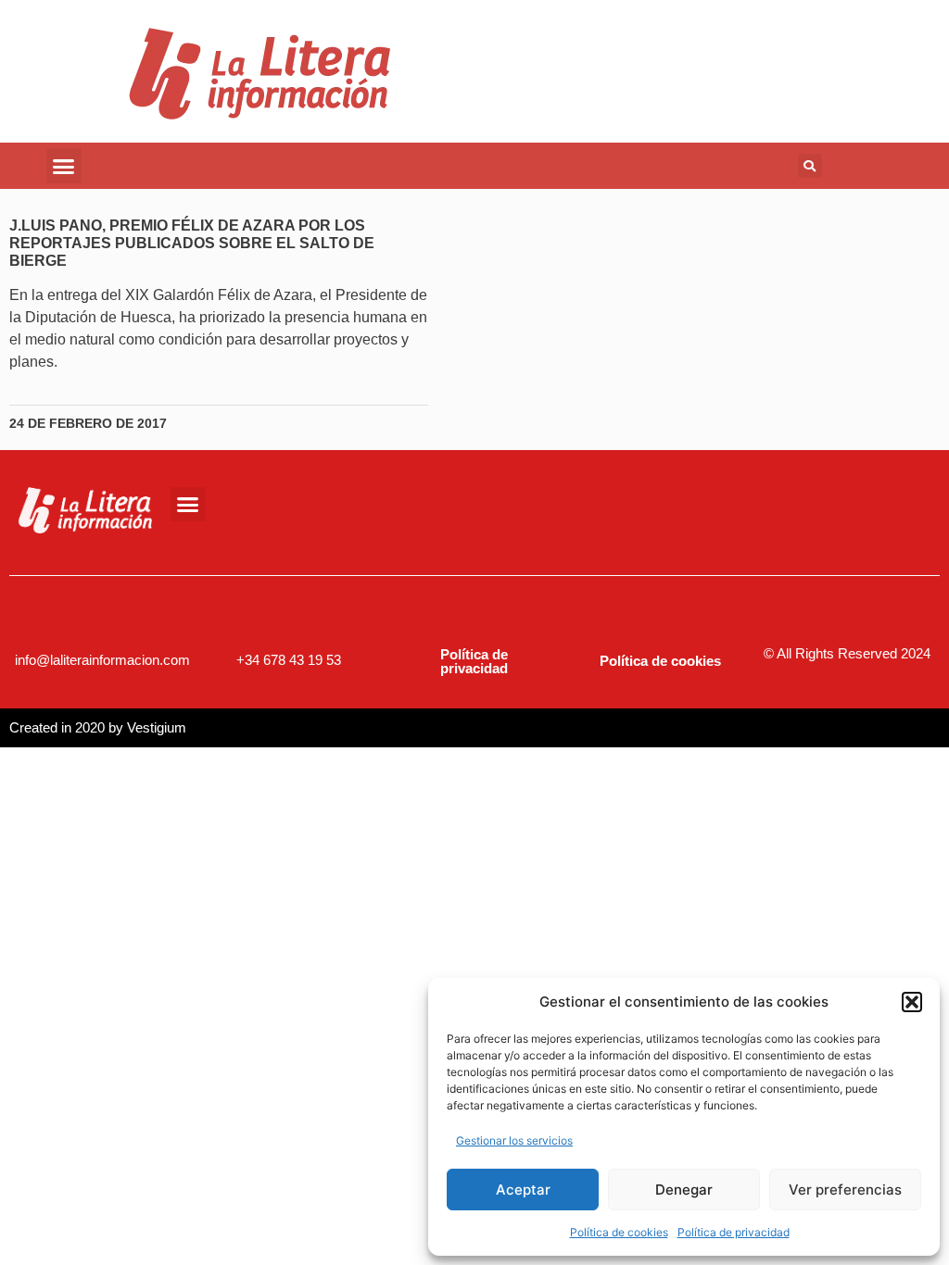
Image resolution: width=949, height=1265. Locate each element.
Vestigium (156, 727)
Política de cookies (619, 1232)
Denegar (684, 1189)
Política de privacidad (733, 1232)
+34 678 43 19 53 (288, 660)
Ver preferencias (845, 1189)
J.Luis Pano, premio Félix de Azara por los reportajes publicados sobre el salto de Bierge (191, 243)
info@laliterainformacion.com (102, 660)
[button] (912, 1002)
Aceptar (523, 1189)
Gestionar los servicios (514, 1140)
